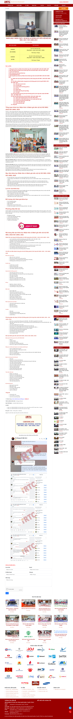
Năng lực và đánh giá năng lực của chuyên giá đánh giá (28, 99)
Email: (30, 567)
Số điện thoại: (9, 572)
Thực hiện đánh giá (20, 101)
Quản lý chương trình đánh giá (23, 100)
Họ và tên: (8, 567)
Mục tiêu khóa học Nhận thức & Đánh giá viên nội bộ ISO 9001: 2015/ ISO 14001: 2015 (29, 70)
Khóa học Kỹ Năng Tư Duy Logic (12, 691)
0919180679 (30, 708)
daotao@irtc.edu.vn (14, 709)
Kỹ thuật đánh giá (20, 103)
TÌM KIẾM (63, 8)
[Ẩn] (10, 66)
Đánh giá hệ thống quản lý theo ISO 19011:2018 (27, 97)
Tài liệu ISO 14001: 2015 (43, 691)
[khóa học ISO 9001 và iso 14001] (25, 35)
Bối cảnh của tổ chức (21, 84)
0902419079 (22, 708)
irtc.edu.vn (12, 711)
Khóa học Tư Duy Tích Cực (11, 695)
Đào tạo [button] (34, 5)
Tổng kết (15, 104)
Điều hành (18, 89)
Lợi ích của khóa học (14, 71)
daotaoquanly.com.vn (14, 712)
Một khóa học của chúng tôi (60, 689)
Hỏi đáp (56, 5)
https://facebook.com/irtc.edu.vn (16, 713)
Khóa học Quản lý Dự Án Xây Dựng (28, 608)
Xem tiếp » (12, 611)
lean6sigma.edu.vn (18, 711)
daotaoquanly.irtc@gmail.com (24, 709)
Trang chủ (10, 5)
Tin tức (49, 5)
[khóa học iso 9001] (32, 35)
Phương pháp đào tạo (15, 74)
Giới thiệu (19, 5)
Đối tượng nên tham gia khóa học (17, 73)
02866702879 (12, 708)
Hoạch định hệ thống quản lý (22, 86)
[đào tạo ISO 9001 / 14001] (29, 35)
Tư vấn (27, 5)
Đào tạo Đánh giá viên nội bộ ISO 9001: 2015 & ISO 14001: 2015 (27, 96)
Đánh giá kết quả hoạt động (22, 90)
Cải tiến (18, 92)
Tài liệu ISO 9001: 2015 (42, 689)
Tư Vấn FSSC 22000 (25, 693)
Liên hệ (63, 5)
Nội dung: (8, 577)
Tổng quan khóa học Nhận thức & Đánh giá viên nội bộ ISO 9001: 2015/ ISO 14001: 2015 (29, 69)
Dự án (42, 5)
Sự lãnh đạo (19, 85)
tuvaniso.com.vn (26, 711)
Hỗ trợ (17, 88)
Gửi (7, 593)
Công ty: (31, 572)
